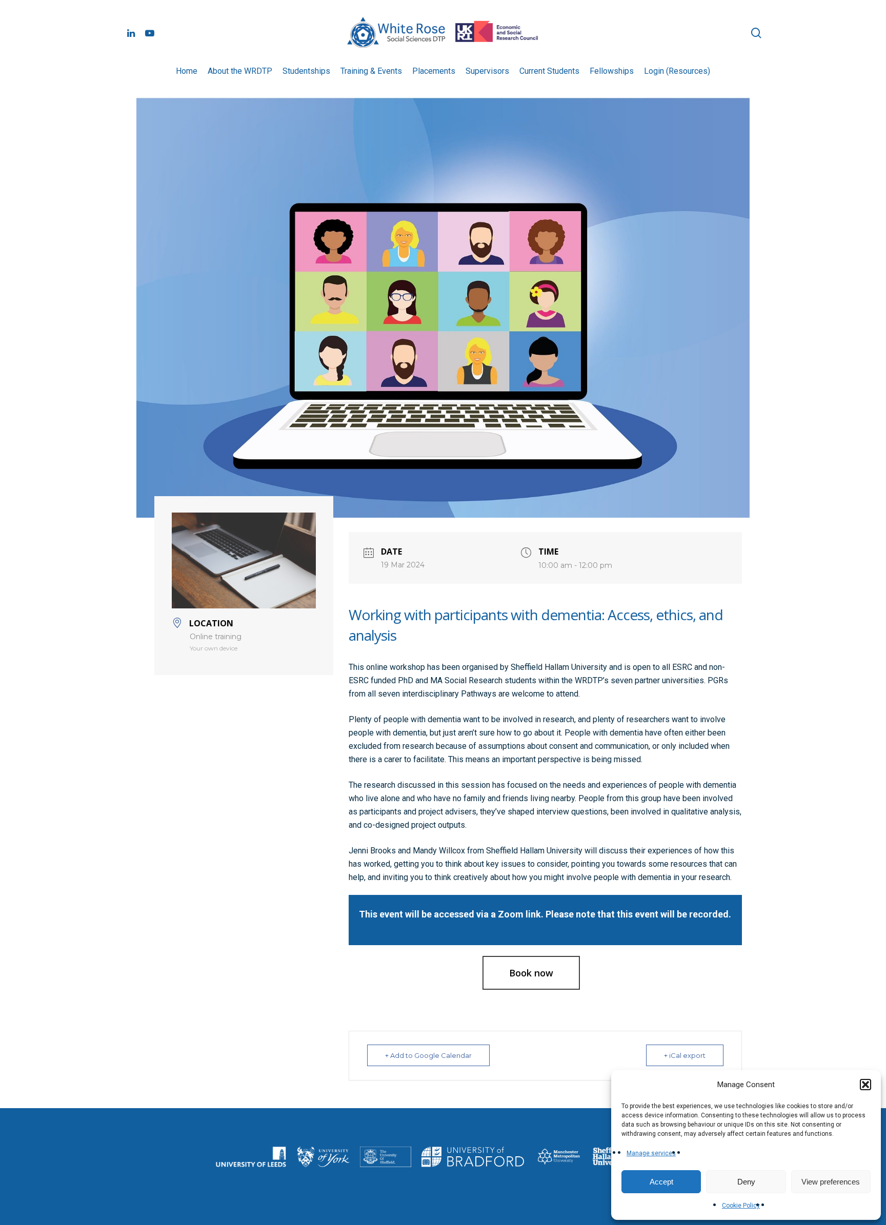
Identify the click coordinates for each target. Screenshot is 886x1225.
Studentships (306, 71)
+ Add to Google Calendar (428, 1055)
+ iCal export (685, 1055)
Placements (433, 71)
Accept (661, 1181)
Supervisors (487, 71)
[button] (865, 1084)
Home (186, 71)
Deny (746, 1181)
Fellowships (612, 71)
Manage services (651, 1153)
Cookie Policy (741, 1205)
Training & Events (371, 71)
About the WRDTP (240, 71)
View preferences (830, 1181)
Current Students (549, 71)
